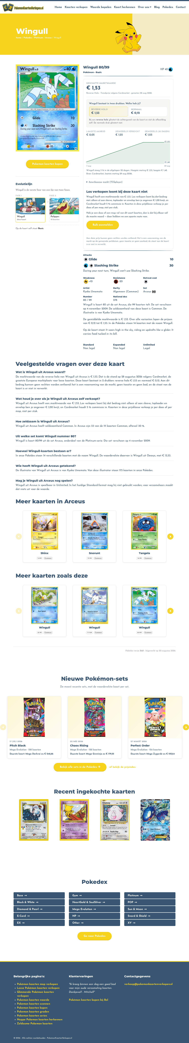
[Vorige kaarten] (19, 536)
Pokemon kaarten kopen (47, 164)
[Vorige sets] (3, 727)
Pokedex (167, 7)
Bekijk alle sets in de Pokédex (79, 767)
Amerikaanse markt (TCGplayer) (105, 182)
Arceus (48, 38)
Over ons (143, 7)
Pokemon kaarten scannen (33, 1004)
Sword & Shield (137, 916)
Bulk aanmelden (103, 225)
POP (130, 902)
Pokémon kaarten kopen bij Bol (88, 1000)
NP (74, 916)
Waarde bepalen (100, 7)
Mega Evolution (82, 909)
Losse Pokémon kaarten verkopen (38, 988)
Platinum (38, 38)
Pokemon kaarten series (32, 1016)
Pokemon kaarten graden (33, 1011)
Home (58, 7)
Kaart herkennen (124, 7)
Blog (157, 7)
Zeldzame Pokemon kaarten (34, 1023)
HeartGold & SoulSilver (86, 902)
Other (76, 923)
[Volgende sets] (186, 727)
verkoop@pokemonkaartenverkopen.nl (148, 984)
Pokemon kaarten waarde (33, 1000)
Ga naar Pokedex (94, 936)
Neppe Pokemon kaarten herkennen (39, 1019)
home (18, 38)
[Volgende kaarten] (170, 536)
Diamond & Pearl (28, 909)
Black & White (26, 902)
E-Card (21, 916)
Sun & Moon (135, 909)
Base (20, 895)
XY (130, 923)
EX (19, 923)
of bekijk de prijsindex (122, 767)
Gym (75, 895)
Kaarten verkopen (76, 7)
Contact (181, 7)
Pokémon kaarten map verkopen (37, 984)
